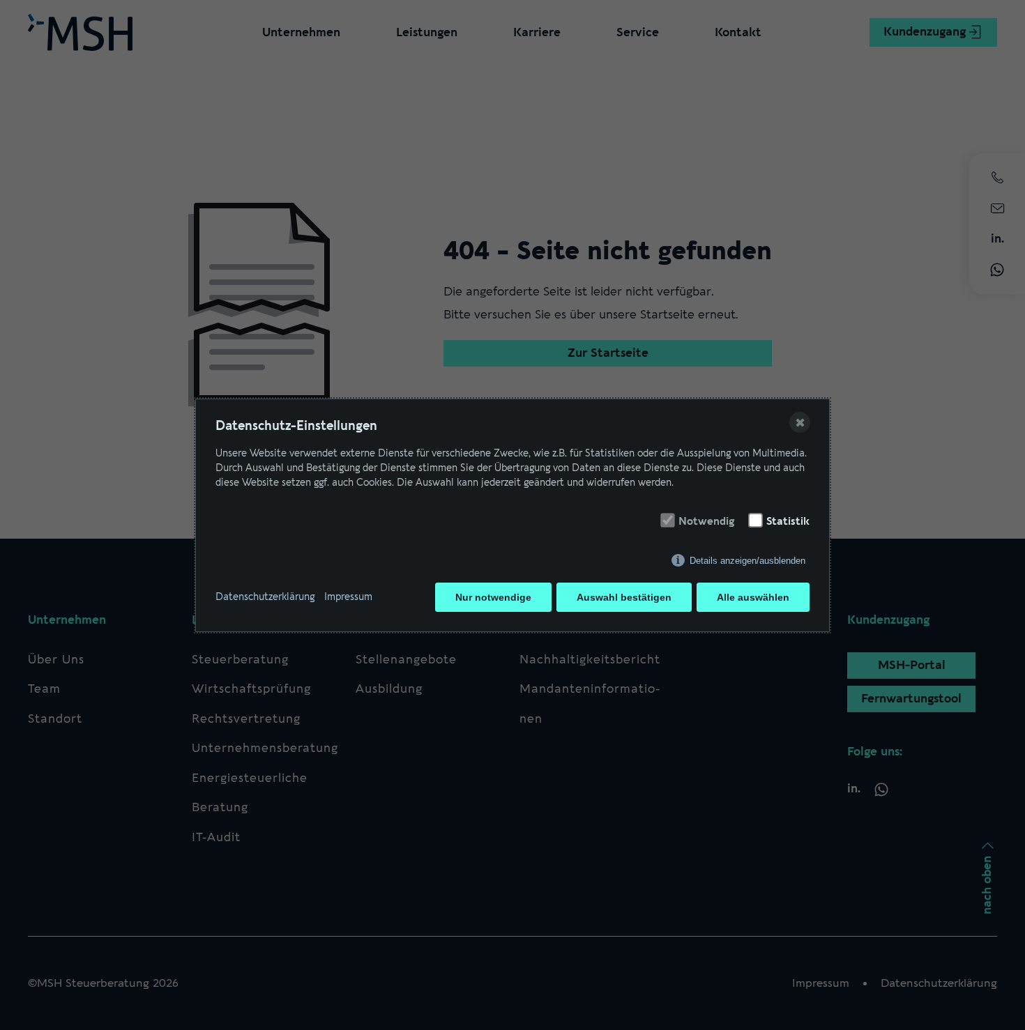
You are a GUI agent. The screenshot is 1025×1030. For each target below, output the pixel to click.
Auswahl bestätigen (624, 597)
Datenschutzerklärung (264, 597)
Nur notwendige (493, 597)
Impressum (348, 597)
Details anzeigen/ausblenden (747, 560)
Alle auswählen (753, 597)
